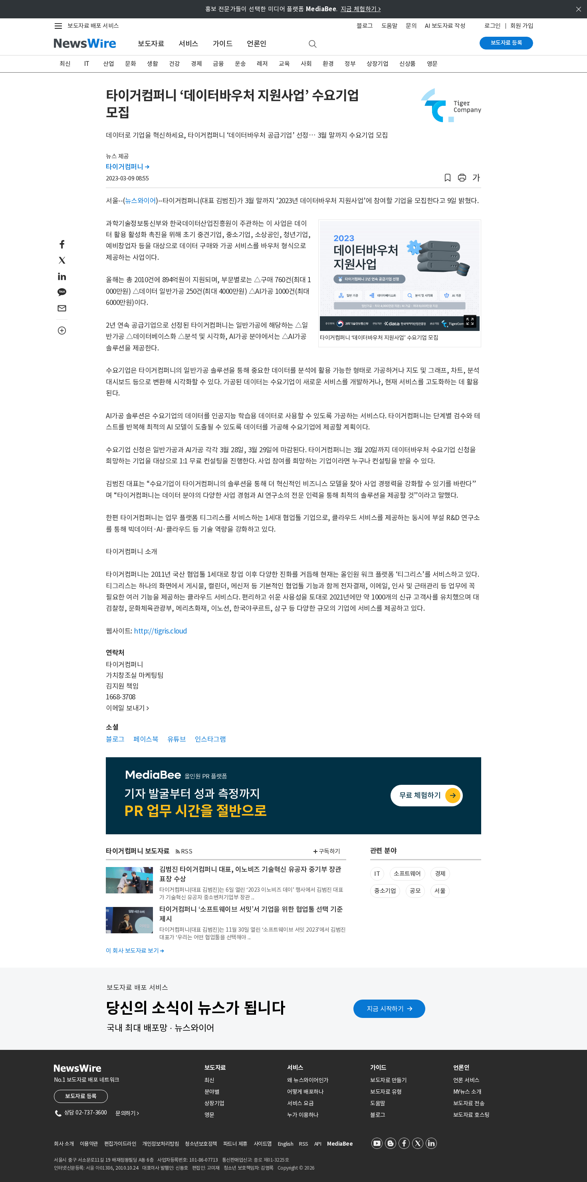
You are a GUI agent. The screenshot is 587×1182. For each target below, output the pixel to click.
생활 (152, 63)
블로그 (365, 26)
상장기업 (377, 63)
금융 (218, 63)
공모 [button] (415, 891)
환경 (328, 63)
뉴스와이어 (140, 200)
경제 (196, 63)
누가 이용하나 (303, 1115)
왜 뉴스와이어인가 (308, 1080)
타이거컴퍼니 (127, 166)
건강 (174, 63)
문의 (411, 26)
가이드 (223, 43)
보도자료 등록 (506, 42)
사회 (306, 63)
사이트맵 (263, 1143)
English (286, 1143)
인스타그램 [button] (210, 739)
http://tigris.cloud (160, 631)
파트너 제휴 (235, 1143)
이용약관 (89, 1143)
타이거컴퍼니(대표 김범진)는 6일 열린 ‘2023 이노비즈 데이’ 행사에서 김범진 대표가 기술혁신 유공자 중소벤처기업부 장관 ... (251, 893)
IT (86, 63)
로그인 (492, 26)
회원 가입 (521, 26)
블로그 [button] (115, 739)
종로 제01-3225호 (271, 1160)
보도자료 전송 (469, 1103)
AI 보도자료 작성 (445, 26)
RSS (186, 851)
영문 (432, 63)
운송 (240, 63)
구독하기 (329, 851)
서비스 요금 (300, 1103)
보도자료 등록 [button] (81, 1096)
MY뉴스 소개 (467, 1091)
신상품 (407, 63)
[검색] (313, 44)
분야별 (212, 1091)
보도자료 (151, 43)
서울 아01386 (99, 1168)
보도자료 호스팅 (471, 1115)
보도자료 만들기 (388, 1080)
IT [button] (377, 873)
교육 (284, 63)
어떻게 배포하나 (305, 1091)
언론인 (257, 43)
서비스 (188, 43)
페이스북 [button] (145, 739)
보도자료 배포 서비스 (93, 26)
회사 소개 (64, 1143)
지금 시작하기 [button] (385, 1009)
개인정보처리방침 (160, 1143)
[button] (447, 178)
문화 (130, 63)
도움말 (389, 26)
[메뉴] (60, 26)
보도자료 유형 (386, 1091)
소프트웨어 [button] (407, 873)
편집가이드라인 (120, 1143)
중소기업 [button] (385, 891)
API (317, 1143)
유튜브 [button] (176, 739)
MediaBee (340, 1143)
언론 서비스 (466, 1080)
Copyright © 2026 (296, 1168)
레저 (262, 63)
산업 (108, 63)
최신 (64, 63)
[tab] (242, 1068)
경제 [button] (440, 873)
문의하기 (127, 1113)
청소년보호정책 (201, 1143)
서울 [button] (439, 891)
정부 (350, 63)
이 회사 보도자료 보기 (135, 950)
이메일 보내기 (127, 708)
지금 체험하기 (361, 9)
